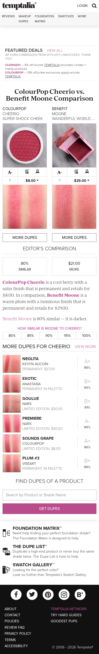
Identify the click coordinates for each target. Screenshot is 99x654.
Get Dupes (49, 508)
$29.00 (80, 181)
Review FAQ (15, 627)
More (82, 16)
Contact (12, 615)
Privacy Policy (18, 633)
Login (82, 6)
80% (12, 335)
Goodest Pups (64, 621)
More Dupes (24, 237)
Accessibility (16, 646)
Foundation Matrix (44, 18)
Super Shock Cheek (23, 118)
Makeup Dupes (25, 18)
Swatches (66, 16)
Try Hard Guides (66, 615)
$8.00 (31, 181)
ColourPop (14, 72)
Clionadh (13, 65)
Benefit (17, 98)
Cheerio (62, 91)
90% (48, 335)
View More (85, 346)
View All (55, 50)
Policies (12, 621)
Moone (42, 98)
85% (30, 335)
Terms (10, 640)
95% (67, 335)
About (10, 609)
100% (86, 335)
